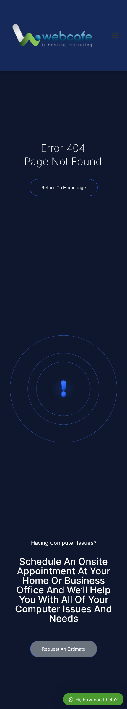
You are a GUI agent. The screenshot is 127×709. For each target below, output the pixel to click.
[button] (115, 35)
